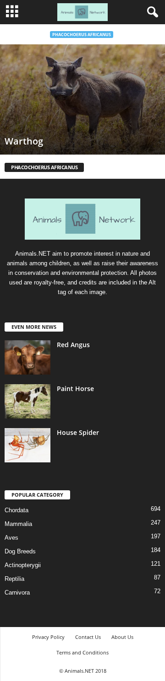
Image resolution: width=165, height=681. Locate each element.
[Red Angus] (27, 357)
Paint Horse (75, 388)
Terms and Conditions (82, 652)
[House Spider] (27, 445)
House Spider (78, 432)
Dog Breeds (20, 551)
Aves (11, 537)
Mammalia (18, 523)
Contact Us (88, 636)
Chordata (16, 510)
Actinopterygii (23, 565)
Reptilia (14, 578)
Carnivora (17, 592)
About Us (122, 636)
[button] (151, 12)
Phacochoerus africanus (81, 35)
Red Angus (73, 344)
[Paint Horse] (27, 401)
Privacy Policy (48, 636)
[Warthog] (82, 99)
